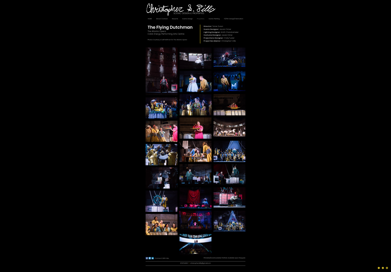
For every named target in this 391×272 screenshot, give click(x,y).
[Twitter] (150, 258)
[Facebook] (147, 258)
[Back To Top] (379, 268)
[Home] (387, 268)
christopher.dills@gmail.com (200, 263)
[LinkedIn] (153, 258)
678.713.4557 (184, 263)
